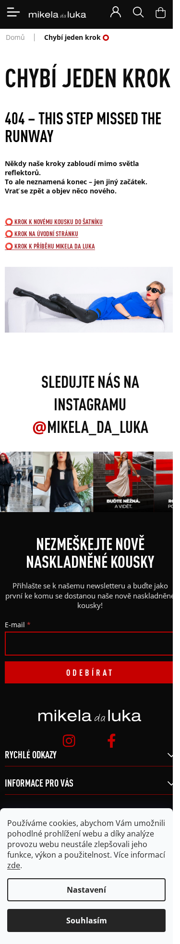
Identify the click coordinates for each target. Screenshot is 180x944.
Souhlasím (86, 920)
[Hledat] (138, 12)
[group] (62, 482)
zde (13, 865)
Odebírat (90, 672)
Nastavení (86, 889)
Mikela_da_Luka (90, 427)
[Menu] (13, 12)
